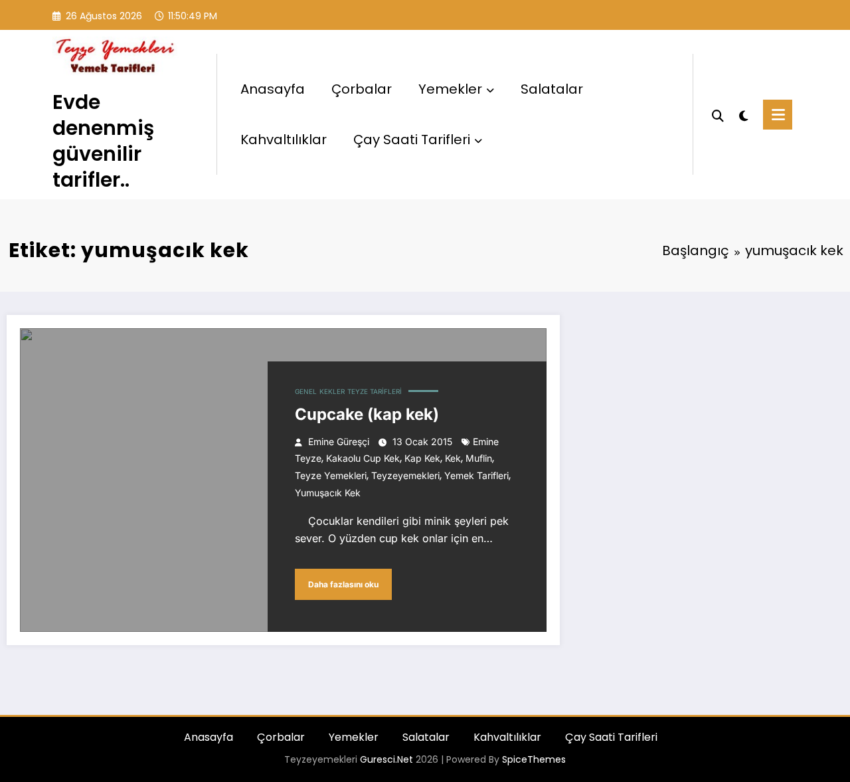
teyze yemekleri (331, 475)
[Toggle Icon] (777, 115)
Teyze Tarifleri (374, 391)
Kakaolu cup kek (363, 458)
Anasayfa (272, 89)
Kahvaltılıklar (283, 139)
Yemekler (450, 89)
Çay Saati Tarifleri (411, 139)
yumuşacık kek (328, 492)
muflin (479, 458)
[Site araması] (718, 114)
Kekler (332, 391)
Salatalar (552, 89)
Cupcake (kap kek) (367, 414)
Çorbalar (361, 89)
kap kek (422, 458)
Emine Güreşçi (338, 441)
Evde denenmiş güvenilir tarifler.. (103, 141)
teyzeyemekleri (405, 475)
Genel (306, 391)
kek (453, 458)
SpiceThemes (534, 759)
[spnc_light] (743, 114)
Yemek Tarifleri (476, 475)
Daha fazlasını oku (343, 584)
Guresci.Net (386, 759)
